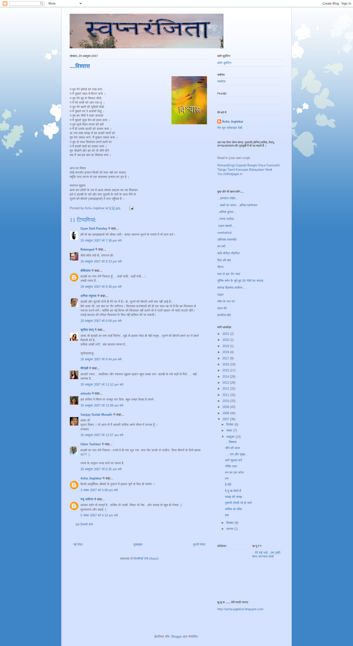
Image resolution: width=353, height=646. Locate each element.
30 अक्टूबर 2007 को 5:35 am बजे (101, 469)
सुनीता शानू (87, 330)
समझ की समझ (233, 497)
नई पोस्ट (78, 544)
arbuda (85, 393)
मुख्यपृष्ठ (138, 544)
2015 (226, 370)
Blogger (176, 636)
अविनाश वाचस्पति (226, 239)
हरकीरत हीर (224, 315)
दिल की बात (224, 260)
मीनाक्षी (84, 368)
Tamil (231, 169)
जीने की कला (232, 448)
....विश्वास (231, 442)
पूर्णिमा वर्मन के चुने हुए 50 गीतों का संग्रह (240, 280)
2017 (226, 358)
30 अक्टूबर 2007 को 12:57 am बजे (101, 435)
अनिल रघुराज (88, 296)
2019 (226, 346)
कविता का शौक (233, 509)
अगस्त (230, 529)
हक (227, 515)
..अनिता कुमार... (226, 212)
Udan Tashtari (90, 444)
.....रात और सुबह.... (237, 454)
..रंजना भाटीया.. (226, 219)
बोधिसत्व (85, 270)
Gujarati (241, 165)
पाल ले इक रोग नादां (228, 274)
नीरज (220, 267)
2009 (226, 407)
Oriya (261, 165)
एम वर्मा (221, 246)
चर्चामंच (221, 81)
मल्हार (220, 294)
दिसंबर (230, 424)
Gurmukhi (273, 165)
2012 (226, 388)
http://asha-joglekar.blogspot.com (240, 609)
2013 (226, 382)
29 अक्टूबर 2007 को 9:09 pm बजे (101, 321)
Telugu (221, 169)
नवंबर (229, 430)
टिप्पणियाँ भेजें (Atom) (146, 558)
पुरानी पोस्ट (199, 544)
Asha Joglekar (91, 478)
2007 (226, 419)
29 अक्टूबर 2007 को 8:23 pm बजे (101, 261)
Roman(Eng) (226, 165)
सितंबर (230, 523)
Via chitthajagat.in (229, 174)
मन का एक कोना (234, 472)
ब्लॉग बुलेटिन (224, 63)
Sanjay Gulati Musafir (96, 414)
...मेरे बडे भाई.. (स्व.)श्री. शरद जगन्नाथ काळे (266, 554)
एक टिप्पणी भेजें (84, 524)
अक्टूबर (230, 437)
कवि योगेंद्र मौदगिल (228, 253)
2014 (226, 376)
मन (226, 478)
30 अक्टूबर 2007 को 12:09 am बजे (101, 405)
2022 (226, 334)
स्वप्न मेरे (222, 308)
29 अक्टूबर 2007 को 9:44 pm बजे (101, 359)
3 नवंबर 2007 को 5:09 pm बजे (99, 490)
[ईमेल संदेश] (131, 208)
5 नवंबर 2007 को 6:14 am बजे (99, 515)
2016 (226, 364)
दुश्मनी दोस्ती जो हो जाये (238, 503)
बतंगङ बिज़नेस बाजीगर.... (231, 287)
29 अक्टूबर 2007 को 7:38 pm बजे (101, 240)
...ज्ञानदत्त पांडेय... (227, 198)
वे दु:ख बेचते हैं (233, 491)
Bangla (252, 165)
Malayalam (256, 169)
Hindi (268, 169)
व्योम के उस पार (226, 301)
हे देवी (228, 484)
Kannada (242, 169)
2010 (226, 401)
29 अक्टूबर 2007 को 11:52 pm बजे (101, 384)
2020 (226, 340)
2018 (226, 352)
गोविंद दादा (231, 466)
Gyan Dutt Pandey (93, 228)
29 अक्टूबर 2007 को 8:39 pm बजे (101, 287)
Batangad (87, 249)
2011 (226, 395)
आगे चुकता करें (233, 460)
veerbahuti (224, 232)
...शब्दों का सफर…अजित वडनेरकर (237, 205)
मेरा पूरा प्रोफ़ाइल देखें (229, 128)
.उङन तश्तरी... (226, 226)
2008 (226, 413)
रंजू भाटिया (86, 499)
